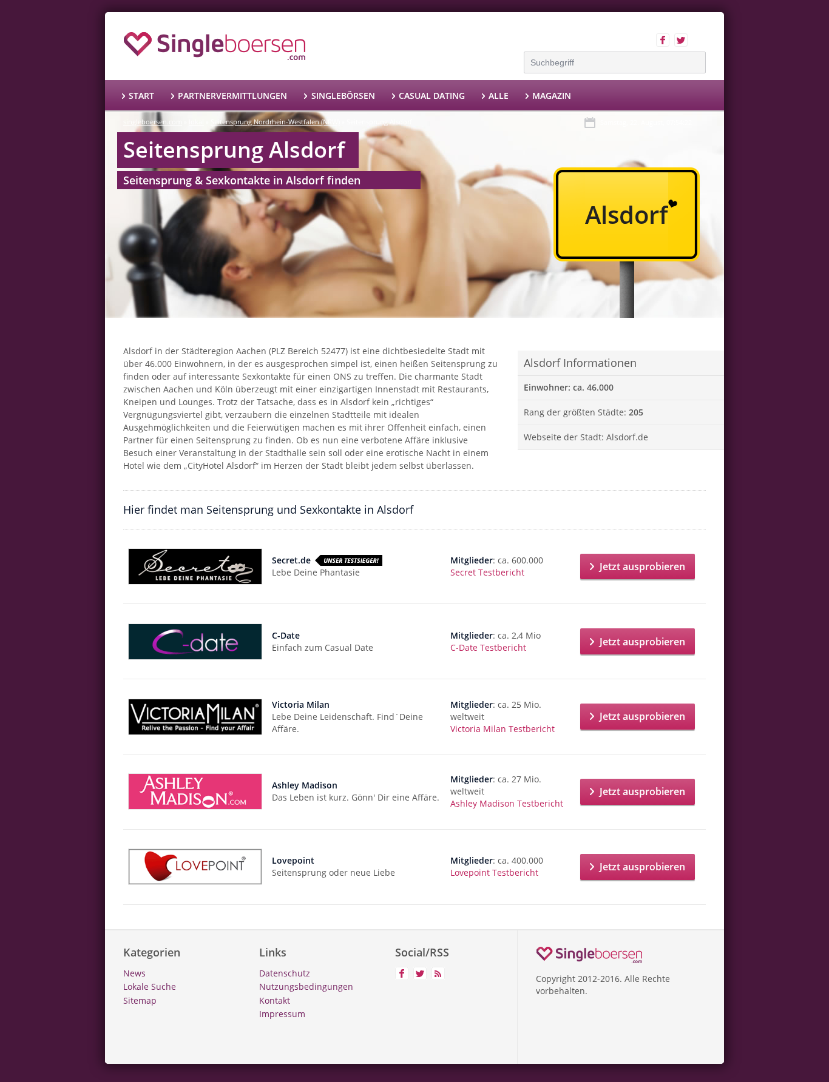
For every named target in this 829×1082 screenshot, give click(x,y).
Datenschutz (284, 973)
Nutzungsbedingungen (306, 986)
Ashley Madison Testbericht (506, 803)
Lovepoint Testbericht (494, 872)
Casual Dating (432, 95)
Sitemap (140, 1000)
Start (141, 95)
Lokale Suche (149, 986)
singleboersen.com (152, 121)
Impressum (282, 1014)
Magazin (551, 95)
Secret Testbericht (487, 572)
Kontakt (274, 1000)
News (134, 973)
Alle (499, 95)
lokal (196, 121)
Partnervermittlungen (232, 95)
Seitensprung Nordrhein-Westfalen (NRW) (275, 121)
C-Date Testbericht (488, 647)
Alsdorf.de (627, 437)
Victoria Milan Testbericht (502, 728)
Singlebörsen (342, 95)
